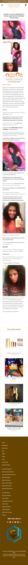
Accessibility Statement (7, 501)
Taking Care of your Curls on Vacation (14, 428)
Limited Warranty (6, 509)
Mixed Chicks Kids (6, 480)
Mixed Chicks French (7, 485)
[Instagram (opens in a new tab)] (13, 522)
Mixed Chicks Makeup (14, 353)
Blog (14, 11)
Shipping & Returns (6, 506)
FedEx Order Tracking (7, 512)
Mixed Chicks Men (6, 477)
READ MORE (14, 355)
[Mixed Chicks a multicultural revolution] (13, 5)
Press (3, 459)
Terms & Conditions (6, 495)
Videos (3, 453)
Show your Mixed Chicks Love (9, 474)
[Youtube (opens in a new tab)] (15, 522)
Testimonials (5, 462)
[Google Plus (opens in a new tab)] (20, 522)
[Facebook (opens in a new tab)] (10, 522)
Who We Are (4, 448)
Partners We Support (6, 469)
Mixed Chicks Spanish (7, 483)
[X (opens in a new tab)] (7, 522)
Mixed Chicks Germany (7, 488)
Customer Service (6, 492)
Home (3, 442)
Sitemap (4, 515)
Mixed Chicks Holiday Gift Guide (14, 378)
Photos (3, 456)
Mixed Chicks (12, 551)
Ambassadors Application (8, 471)
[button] (2, 5)
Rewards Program (6, 465)
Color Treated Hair (14, 403)
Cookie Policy (5, 504)
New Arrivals (5, 445)
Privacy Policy (5, 498)
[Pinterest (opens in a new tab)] (18, 522)
